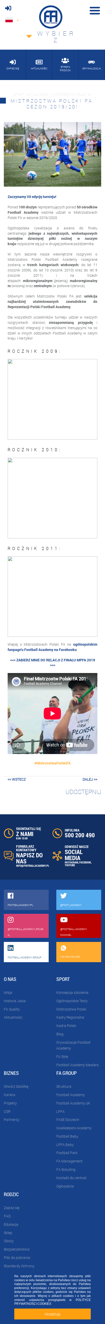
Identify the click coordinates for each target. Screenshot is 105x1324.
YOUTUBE (70, 865)
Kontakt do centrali (71, 1177)
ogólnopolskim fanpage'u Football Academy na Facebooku (52, 647)
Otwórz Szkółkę (16, 1086)
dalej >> (90, 779)
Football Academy (70, 1094)
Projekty (10, 1103)
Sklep (8, 1232)
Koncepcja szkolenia (72, 992)
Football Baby (67, 1136)
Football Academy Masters (77, 1064)
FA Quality (12, 1009)
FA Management (69, 1161)
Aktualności (13, 1017)
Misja (8, 992)
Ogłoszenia (65, 1186)
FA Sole (62, 1056)
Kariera (9, 1094)
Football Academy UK (73, 1103)
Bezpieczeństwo (17, 1249)
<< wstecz (17, 779)
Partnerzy (11, 1119)
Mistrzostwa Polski (71, 1009)
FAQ (7, 1216)
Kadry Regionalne (70, 1017)
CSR (7, 1111)
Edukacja (11, 1224)
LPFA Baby (65, 1144)
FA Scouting (65, 1169)
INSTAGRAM (71, 862)
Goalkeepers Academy (73, 1127)
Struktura (63, 1086)
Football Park (66, 1152)
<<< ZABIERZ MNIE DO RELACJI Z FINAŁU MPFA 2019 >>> (52, 663)
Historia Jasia (15, 1000)
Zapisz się (11, 1207)
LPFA (60, 1111)
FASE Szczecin (67, 1119)
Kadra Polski (66, 1025)
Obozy (9, 1240)
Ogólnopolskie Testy (72, 1000)
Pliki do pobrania (17, 1257)
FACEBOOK (85, 862)
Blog (59, 1034)
